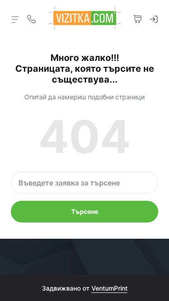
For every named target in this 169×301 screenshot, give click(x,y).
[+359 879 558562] (31, 18)
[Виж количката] (137, 18)
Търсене (84, 211)
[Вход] (153, 18)
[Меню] (15, 19)
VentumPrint (109, 288)
